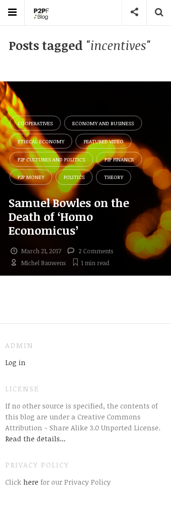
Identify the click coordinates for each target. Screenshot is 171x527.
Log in (15, 362)
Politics (74, 176)
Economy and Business (103, 123)
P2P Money (31, 176)
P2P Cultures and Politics (51, 159)
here (29, 482)
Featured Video (104, 141)
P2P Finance (119, 159)
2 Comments (95, 251)
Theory (113, 176)
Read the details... (35, 438)
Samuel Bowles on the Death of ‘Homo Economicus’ (69, 216)
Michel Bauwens (43, 263)
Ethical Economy (41, 141)
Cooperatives (35, 123)
